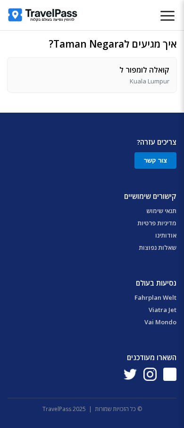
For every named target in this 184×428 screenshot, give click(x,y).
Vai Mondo (160, 322)
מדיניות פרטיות (156, 223)
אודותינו (165, 235)
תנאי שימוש (161, 210)
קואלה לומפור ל (144, 70)
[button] (167, 16)
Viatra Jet (162, 309)
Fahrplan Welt (155, 297)
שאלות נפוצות (157, 247)
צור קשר (155, 160)
